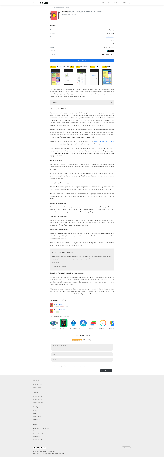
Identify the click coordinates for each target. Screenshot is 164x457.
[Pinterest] (44, 448)
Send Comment (106, 371)
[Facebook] (34, 448)
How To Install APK (38, 396)
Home (103, 3)
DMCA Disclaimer (37, 384)
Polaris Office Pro (99, 141)
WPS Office (110, 141)
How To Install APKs (38, 399)
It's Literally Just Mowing (39, 434)
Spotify (35, 411)
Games (116, 3)
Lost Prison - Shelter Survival (41, 428)
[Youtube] (41, 448)
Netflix (35, 413)
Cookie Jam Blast (37, 439)
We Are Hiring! (37, 387)
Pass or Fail (36, 431)
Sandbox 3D (36, 436)
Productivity (61, 7)
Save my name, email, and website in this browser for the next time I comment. (74, 366)
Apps (109, 3)
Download (82, 60)
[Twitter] (38, 448)
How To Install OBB (38, 402)
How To (123, 3)
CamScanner (36, 419)
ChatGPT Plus (37, 416)
